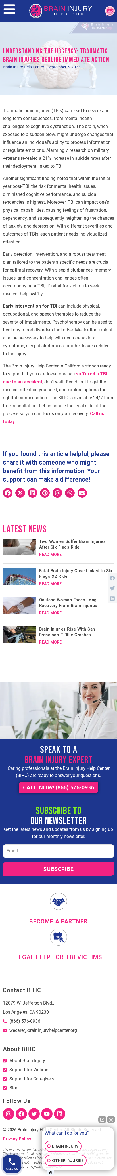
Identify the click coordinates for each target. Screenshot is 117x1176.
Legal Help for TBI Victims (58, 957)
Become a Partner (58, 921)
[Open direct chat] (102, 1120)
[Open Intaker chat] (50, 1172)
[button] (7, 493)
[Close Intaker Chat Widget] (111, 1120)
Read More (50, 554)
